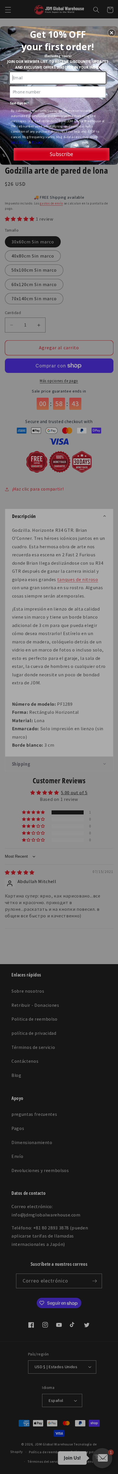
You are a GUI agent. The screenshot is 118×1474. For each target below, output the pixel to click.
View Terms (19, 142)
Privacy (37, 142)
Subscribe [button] (61, 154)
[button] (111, 32)
